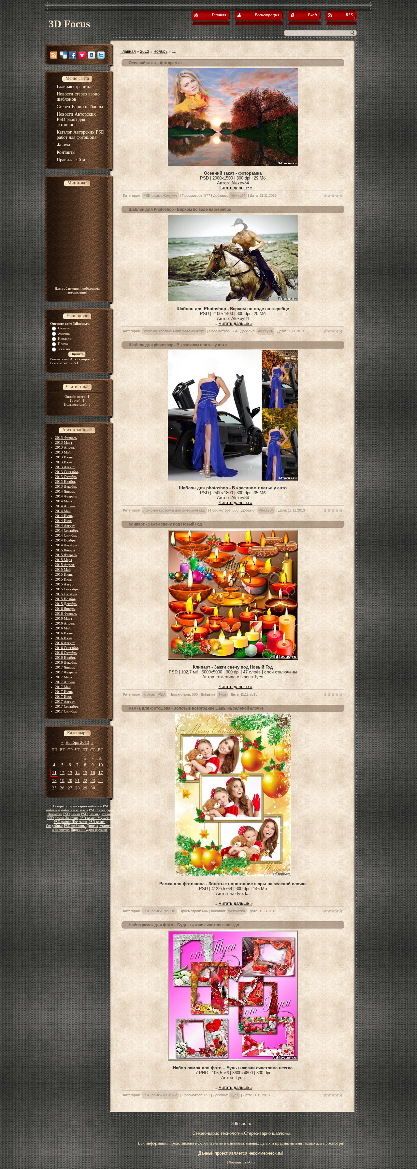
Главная (128, 51)
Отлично (65, 328)
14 (77, 772)
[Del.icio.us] (63, 55)
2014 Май (63, 511)
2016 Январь (65, 609)
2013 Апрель (65, 447)
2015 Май (63, 569)
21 (77, 780)
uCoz (251, 1162)
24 (100, 780)
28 (77, 788)
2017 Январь (65, 667)
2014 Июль (63, 521)
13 (70, 772)
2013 (144, 51)
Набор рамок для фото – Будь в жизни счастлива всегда (184, 925)
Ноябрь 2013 (77, 742)
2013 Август (65, 467)
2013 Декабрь (66, 486)
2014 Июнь (64, 516)
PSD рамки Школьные (71, 822)
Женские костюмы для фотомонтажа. (174, 510)
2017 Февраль (66, 672)
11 (54, 772)
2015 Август (65, 584)
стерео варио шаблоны (84, 806)
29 (85, 788)
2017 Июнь (64, 692)
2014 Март (63, 501)
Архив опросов (82, 359)
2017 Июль (63, 697)
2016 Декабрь (66, 662)
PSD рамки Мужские (95, 818)
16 (93, 772)
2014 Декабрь (66, 545)
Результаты (58, 359)
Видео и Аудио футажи (89, 829)
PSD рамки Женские (63, 818)
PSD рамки (71, 814)
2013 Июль (63, 462)
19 (62, 780)
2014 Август (65, 525)
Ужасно (64, 349)
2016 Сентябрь (67, 648)
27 (70, 788)
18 (54, 780)
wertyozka (236, 911)
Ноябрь (160, 51)
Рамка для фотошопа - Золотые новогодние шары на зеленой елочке (196, 708)
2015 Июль (63, 579)
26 (62, 788)
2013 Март (63, 442)
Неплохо (65, 338)
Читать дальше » (235, 187)
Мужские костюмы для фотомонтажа (174, 331)
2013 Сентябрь (67, 472)
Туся (222, 694)
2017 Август (65, 701)
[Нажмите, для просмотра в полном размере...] (233, 164)
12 (62, 772)
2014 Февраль (66, 496)
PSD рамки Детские (96, 814)
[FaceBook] (72, 55)
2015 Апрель (65, 565)
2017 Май (63, 687)
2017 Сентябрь (67, 706)
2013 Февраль (66, 438)
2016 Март (63, 618)
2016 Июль (63, 638)
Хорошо (64, 333)
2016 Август (65, 643)
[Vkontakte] (91, 55)
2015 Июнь (64, 574)
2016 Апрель (65, 623)
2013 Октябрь (66, 477)
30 (93, 788)
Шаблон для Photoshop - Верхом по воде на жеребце (180, 209)
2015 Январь (65, 550)
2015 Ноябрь (65, 599)
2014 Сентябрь (67, 530)
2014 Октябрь (66, 535)
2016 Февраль (66, 613)
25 (54, 788)
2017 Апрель (65, 682)
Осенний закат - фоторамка (155, 63)
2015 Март (63, 560)
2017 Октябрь (66, 711)
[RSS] (53, 55)
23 (93, 780)
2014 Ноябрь (65, 540)
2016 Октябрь (66, 653)
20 (70, 780)
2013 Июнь (64, 457)
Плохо (63, 344)
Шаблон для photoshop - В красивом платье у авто (178, 345)
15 (85, 772)
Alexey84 (238, 195)
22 (85, 780)
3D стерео (57, 806)
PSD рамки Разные (159, 911)
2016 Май (63, 628)
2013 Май (63, 452)
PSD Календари (101, 810)
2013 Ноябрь (65, 481)
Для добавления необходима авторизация (77, 290)
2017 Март (63, 677)
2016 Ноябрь (65, 657)
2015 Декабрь (66, 604)
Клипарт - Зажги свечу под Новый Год (165, 524)
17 (100, 772)
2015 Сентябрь (67, 589)
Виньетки (55, 814)
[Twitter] (101, 55)
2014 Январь (65, 491)
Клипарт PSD (154, 694)
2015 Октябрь (66, 594)
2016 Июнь (64, 633)
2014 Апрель (65, 506)
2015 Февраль (66, 555)
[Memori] (82, 55)
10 (100, 764)
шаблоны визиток (74, 810)
